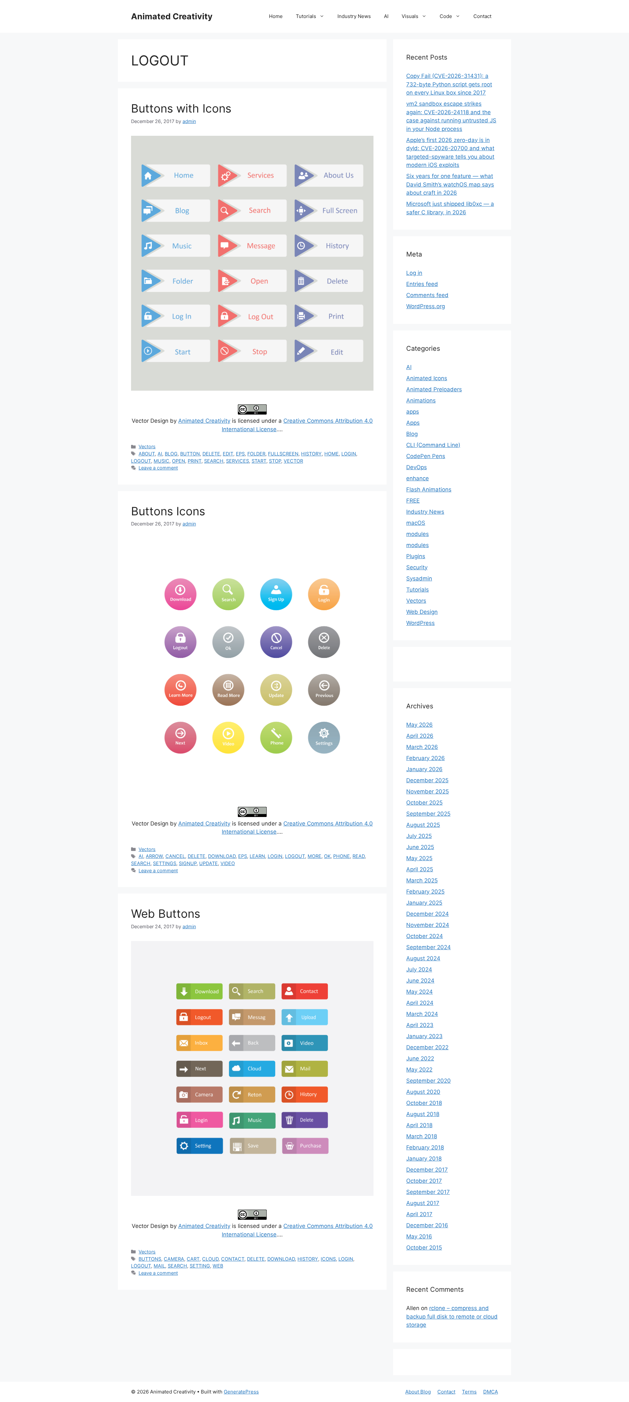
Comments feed (427, 295)
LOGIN (348, 453)
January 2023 (424, 1036)
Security (417, 567)
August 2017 (422, 1203)
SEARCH (213, 461)
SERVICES (237, 461)
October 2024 (424, 936)
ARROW (154, 856)
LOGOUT (141, 461)
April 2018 (419, 1125)
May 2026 (419, 724)
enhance (417, 478)
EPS (240, 453)
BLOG (171, 453)
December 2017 (427, 1169)
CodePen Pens (425, 456)
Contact (482, 16)
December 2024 (427, 914)
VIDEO (227, 863)
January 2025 (424, 902)
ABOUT (147, 453)
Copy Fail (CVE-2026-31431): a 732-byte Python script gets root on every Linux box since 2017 (449, 84)
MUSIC (161, 461)
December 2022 (427, 1047)
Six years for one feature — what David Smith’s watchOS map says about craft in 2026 (450, 184)
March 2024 (422, 1014)
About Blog (418, 1392)
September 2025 (428, 813)
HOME (331, 453)
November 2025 (427, 791)
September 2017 (428, 1192)
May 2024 (419, 991)
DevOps (416, 467)
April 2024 (419, 1003)
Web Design (422, 612)
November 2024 (427, 925)
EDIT (228, 453)
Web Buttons (165, 913)
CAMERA (174, 1259)
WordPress (420, 623)
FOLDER (256, 453)
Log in (414, 273)
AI (386, 16)
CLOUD (210, 1259)
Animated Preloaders (434, 389)
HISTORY (311, 453)
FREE (413, 500)
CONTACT (232, 1259)
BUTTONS (150, 1259)
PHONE (341, 856)
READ (359, 856)
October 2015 (424, 1247)
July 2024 (419, 969)
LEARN (257, 856)
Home (276, 16)
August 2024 (423, 958)
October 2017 (424, 1181)
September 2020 (428, 1080)
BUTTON (190, 453)
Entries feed (422, 284)
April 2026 (419, 736)
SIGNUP (188, 863)
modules (417, 534)
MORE (314, 856)
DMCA (490, 1392)
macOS (415, 523)
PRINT (194, 461)
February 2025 (425, 891)
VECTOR (293, 461)
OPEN (178, 461)
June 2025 (420, 847)
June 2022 (420, 1058)
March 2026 (422, 747)
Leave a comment (158, 467)
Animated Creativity (172, 16)
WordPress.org (425, 306)
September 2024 (428, 947)
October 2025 (424, 802)
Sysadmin (419, 578)
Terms (469, 1392)
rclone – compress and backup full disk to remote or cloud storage (452, 1316)
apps (412, 411)
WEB (218, 1266)
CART (193, 1259)
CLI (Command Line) (433, 445)
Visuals (410, 16)
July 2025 (419, 836)
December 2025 (427, 780)
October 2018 (424, 1103)
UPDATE (208, 863)
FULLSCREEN (283, 453)
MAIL (159, 1266)
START (259, 461)
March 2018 (421, 1136)
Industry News (354, 16)
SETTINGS (164, 863)
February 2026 (425, 758)
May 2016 (419, 1236)
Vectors (147, 446)
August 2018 (422, 1114)
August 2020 (423, 1092)
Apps (413, 422)
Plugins (415, 556)
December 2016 (427, 1225)
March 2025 (422, 880)
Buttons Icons (168, 511)
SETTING (200, 1266)
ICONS (328, 1259)
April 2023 (419, 1025)
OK (327, 856)
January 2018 (424, 1158)
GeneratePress (241, 1392)
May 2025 (419, 858)
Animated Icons (426, 378)
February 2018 (425, 1147)
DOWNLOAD (222, 856)
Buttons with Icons (181, 108)
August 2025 (423, 825)
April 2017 (419, 1214)
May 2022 (419, 1069)
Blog (412, 434)
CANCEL (175, 856)
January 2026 (424, 769)
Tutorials (306, 16)
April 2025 (419, 869)
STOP (275, 461)
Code (446, 16)
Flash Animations (428, 489)
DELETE (211, 453)
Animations (421, 400)
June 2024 (420, 980)
